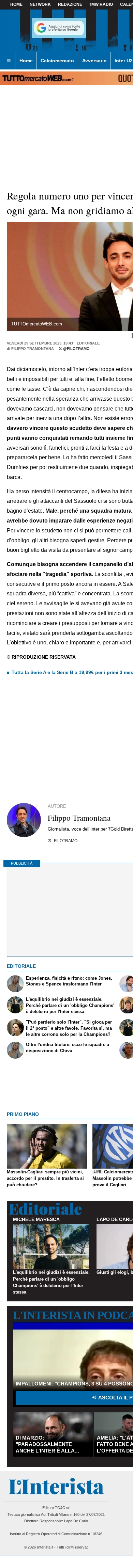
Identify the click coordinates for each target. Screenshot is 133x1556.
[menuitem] (8, 61)
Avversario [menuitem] (94, 60)
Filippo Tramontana (32, 349)
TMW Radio (101, 4)
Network (40, 4)
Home (16, 4)
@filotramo (76, 349)
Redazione (70, 4)
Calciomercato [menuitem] (57, 60)
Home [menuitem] (26, 60)
